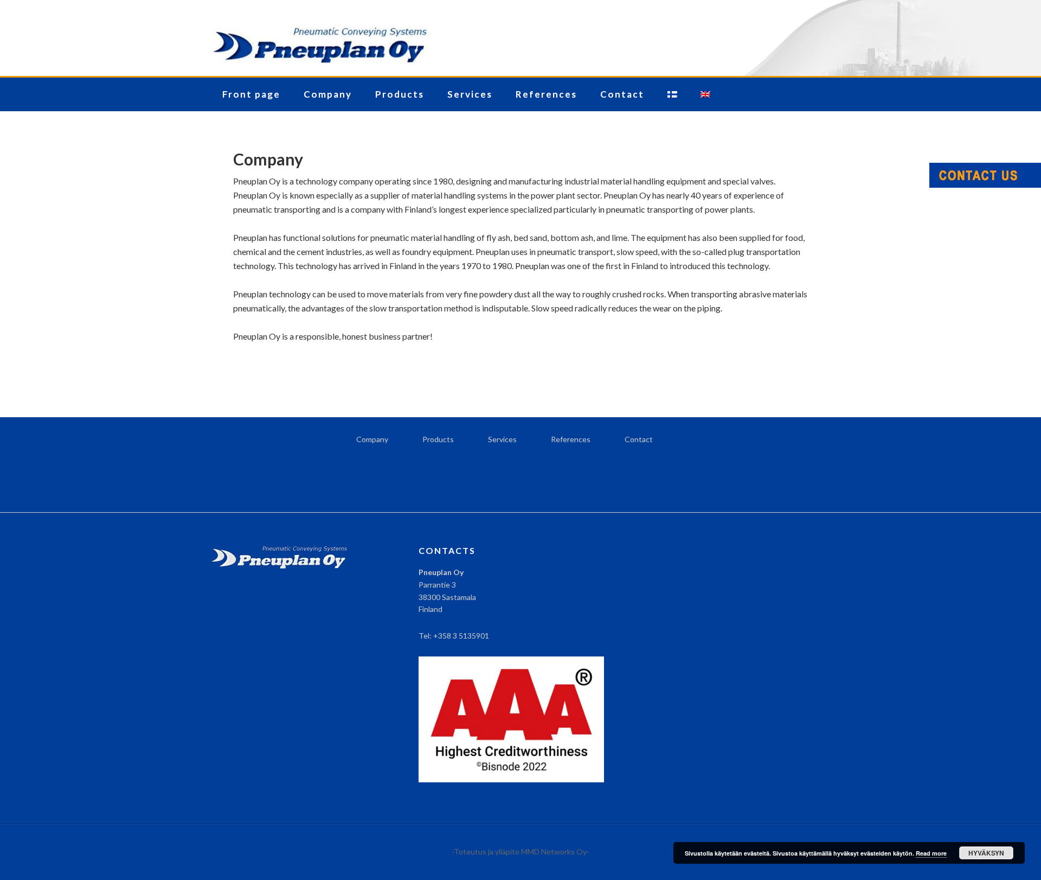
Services (502, 439)
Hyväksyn (986, 853)
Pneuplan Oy (520, 38)
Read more (931, 853)
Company (372, 439)
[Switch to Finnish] (672, 94)
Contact (639, 439)
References (570, 439)
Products (438, 439)
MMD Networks (548, 851)
